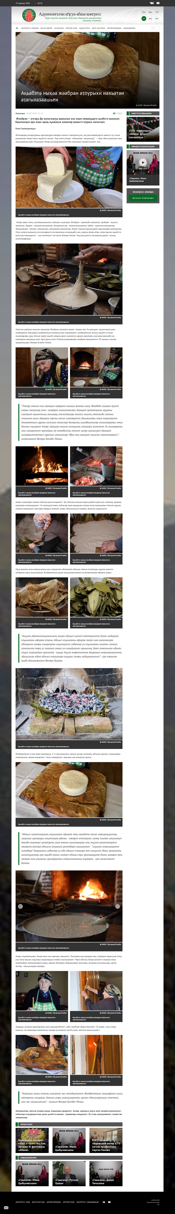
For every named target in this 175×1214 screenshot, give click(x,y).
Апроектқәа (71, 28)
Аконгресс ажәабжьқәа (87, 1202)
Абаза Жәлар (46, 28)
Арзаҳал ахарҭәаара (143, 197)
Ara (156, 19)
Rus (143, 12)
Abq (150, 19)
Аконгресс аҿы (23, 1202)
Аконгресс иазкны (30, 28)
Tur (156, 12)
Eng (150, 12)
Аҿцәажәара (129, 28)
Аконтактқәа (38, 1202)
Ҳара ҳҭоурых (98, 28)
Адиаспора (84, 28)
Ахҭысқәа (59, 28)
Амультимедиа (114, 28)
